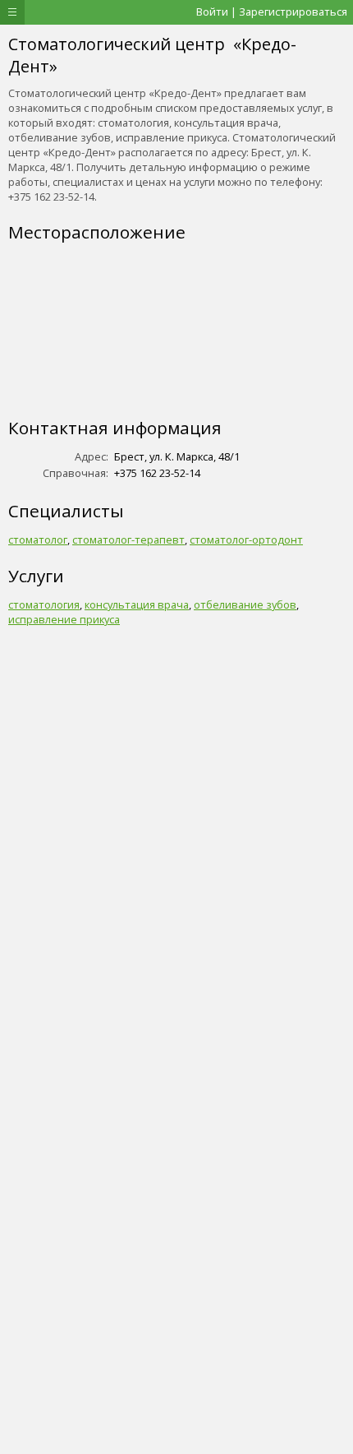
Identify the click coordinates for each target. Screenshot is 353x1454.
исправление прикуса (64, 619)
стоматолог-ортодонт (246, 539)
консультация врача (137, 604)
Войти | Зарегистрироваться (271, 11)
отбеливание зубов (245, 604)
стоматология (44, 604)
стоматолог (37, 539)
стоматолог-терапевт (128, 539)
